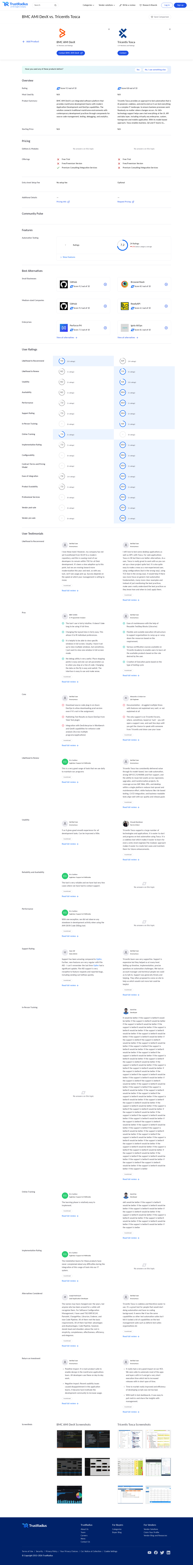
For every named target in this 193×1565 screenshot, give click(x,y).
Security (39, 1551)
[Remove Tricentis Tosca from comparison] (170, 29)
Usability (25, 382)
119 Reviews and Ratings (126, 45)
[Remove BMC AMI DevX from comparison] (109, 29)
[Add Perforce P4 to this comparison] (105, 327)
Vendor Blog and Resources (155, 1536)
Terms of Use (27, 1551)
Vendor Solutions (151, 1529)
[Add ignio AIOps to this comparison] (166, 327)
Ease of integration (30, 476)
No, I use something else (155, 70)
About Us (84, 1529)
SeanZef (72, 951)
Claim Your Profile (151, 1532)
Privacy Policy (51, 1551)
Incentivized (67, 585)
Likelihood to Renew (30, 371)
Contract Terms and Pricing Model (33, 465)
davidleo (133, 1010)
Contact (123, 53)
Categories (87, 5)
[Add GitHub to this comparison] (105, 284)
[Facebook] (156, 1552)
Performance (27, 403)
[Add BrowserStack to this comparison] (166, 284)
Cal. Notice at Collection (91, 1551)
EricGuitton (73, 760)
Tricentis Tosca (126, 42)
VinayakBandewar (136, 822)
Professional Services (31, 497)
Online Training (28, 434)
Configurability (28, 455)
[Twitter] (162, 1552)
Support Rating (28, 413)
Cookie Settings (110, 1551)
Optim (99, 959)
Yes (138, 70)
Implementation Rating (32, 445)
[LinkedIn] (168, 1552)
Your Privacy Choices (69, 1551)
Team (83, 1532)
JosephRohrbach (75, 1296)
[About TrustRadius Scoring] (58, 88)
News (83, 1539)
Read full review (69, 591)
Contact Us (85, 1542)
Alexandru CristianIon (138, 696)
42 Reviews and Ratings (65, 45)
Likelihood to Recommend (33, 361)
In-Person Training (29, 424)
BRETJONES (73, 615)
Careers (84, 1536)
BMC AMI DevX (66, 42)
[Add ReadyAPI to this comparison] (166, 306)
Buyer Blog (117, 1532)
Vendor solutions (106, 5)
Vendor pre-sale (28, 518)
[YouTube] (149, 1552)
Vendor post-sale (29, 508)
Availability (26, 392)
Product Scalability (30, 487)
